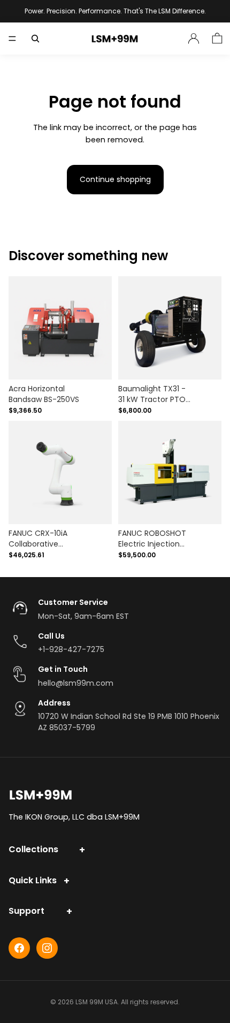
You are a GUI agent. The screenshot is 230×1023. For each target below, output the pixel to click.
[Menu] (12, 38)
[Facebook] (19, 948)
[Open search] (35, 38)
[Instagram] (47, 948)
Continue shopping (115, 179)
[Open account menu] (193, 38)
